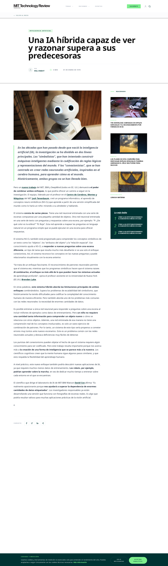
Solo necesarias (119, 560)
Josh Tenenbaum (40, 198)
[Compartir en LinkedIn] (37, 423)
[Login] (145, 6)
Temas (68, 6)
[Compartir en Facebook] (26, 423)
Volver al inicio (22, 15)
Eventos (98, 6)
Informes (83, 6)
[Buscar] (150, 6)
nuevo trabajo (29, 187)
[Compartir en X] (32, 423)
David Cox (80, 382)
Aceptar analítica (138, 560)
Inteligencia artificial (40, 31)
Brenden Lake (29, 279)
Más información (80, 562)
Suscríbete (134, 6)
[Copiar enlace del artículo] (43, 423)
